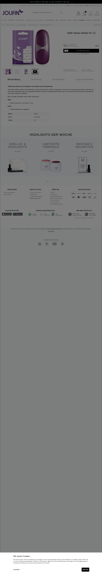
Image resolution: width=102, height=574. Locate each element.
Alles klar (85, 569)
